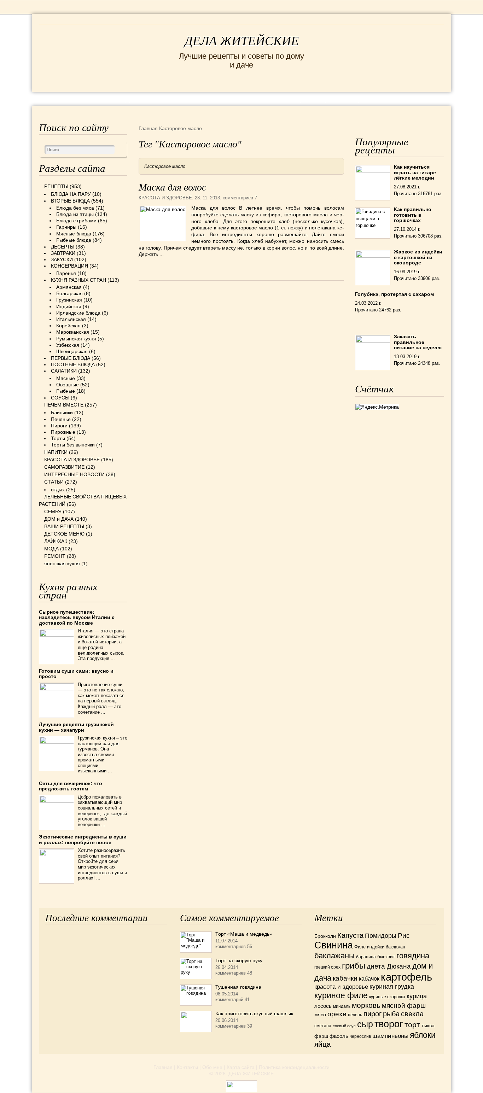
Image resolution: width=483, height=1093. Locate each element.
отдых (58, 489)
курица (417, 996)
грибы (353, 965)
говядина (412, 955)
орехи (337, 1014)
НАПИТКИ (56, 452)
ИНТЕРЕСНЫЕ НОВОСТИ (212, 98)
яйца (322, 1044)
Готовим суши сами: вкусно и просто (76, 673)
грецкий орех (327, 967)
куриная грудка (391, 986)
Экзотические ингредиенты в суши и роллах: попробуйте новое (83, 839)
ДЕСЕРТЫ (62, 247)
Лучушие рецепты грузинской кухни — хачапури (76, 726)
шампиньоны (390, 1035)
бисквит (386, 956)
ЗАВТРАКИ (63, 253)
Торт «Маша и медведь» (243, 934)
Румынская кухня (76, 338)
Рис (404, 935)
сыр (365, 1024)
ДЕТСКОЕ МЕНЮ (64, 534)
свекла (412, 1014)
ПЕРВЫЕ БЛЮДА (70, 358)
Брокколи (325, 936)
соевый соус (344, 1026)
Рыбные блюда (73, 240)
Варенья (66, 273)
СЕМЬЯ (277, 98)
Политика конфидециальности (294, 1067)
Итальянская (71, 319)
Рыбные (65, 391)
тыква (428, 1025)
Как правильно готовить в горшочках (412, 214)
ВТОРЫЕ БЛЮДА (70, 201)
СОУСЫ (60, 398)
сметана (322, 1026)
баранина (366, 957)
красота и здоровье (341, 986)
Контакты (187, 1067)
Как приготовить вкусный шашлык (254, 1013)
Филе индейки (369, 946)
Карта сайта (241, 1067)
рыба (391, 1014)
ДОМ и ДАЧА (318, 98)
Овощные (67, 384)
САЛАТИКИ (64, 371)
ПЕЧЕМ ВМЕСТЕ (63, 405)
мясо (320, 1014)
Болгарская (69, 293)
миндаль (341, 1006)
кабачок (369, 978)
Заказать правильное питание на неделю (418, 342)
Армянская (69, 287)
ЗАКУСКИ (62, 259)
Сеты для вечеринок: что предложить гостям (70, 786)
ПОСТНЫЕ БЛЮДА (73, 364)
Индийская (68, 306)
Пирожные (63, 432)
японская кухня (62, 563)
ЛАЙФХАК (55, 541)
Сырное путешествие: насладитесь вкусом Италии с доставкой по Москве (77, 617)
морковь (366, 1005)
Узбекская (67, 345)
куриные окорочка (387, 996)
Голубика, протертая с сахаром (394, 294)
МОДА (357, 98)
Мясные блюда (73, 233)
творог (388, 1023)
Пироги (59, 425)
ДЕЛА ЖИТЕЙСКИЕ (242, 41)
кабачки (345, 978)
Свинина (333, 945)
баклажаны (334, 955)
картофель (406, 977)
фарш (321, 1036)
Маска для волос (172, 187)
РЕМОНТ (390, 98)
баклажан (395, 947)
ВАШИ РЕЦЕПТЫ (64, 526)
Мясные (65, 378)
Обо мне (212, 1067)
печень (355, 1014)
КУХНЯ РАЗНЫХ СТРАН (78, 280)
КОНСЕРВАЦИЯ (69, 266)
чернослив (360, 1036)
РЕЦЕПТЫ (54, 98)
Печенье (61, 419)
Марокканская (72, 332)
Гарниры (66, 227)
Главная (163, 1067)
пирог (372, 1014)
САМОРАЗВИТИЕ (64, 467)
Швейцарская (72, 351)
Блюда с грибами (76, 220)
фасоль (339, 1036)
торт (412, 1025)
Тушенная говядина (238, 987)
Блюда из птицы (75, 214)
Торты (58, 438)
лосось (323, 1006)
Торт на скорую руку (238, 960)
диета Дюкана (389, 966)
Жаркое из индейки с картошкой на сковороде (418, 257)
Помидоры (380, 935)
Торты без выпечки (73, 445)
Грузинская (69, 300)
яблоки (423, 1035)
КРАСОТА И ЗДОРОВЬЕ (119, 98)
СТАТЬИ (54, 482)
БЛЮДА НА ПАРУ (71, 194)
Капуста (350, 935)
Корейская (68, 325)
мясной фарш (404, 1005)
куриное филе (341, 995)
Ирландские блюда (78, 313)
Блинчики (62, 412)
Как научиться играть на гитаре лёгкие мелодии (415, 172)
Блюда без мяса (75, 208)
